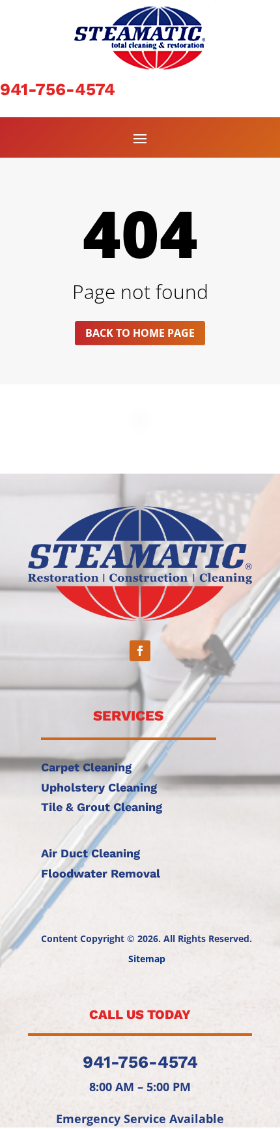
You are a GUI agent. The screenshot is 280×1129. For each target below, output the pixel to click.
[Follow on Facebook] (140, 650)
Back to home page (140, 333)
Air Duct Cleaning (90, 853)
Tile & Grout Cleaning (101, 807)
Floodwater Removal (100, 873)
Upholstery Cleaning (99, 787)
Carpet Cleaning (86, 767)
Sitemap (146, 958)
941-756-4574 (57, 89)
